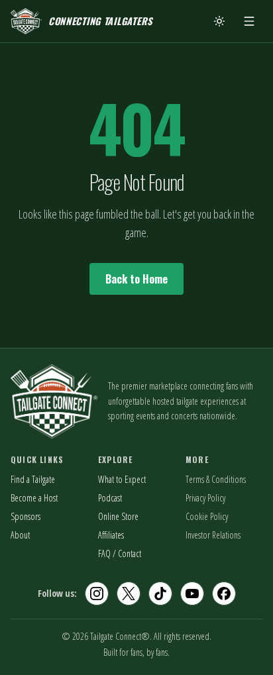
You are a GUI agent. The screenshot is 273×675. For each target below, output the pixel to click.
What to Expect (122, 479)
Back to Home (136, 279)
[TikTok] (160, 593)
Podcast (110, 498)
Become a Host (34, 498)
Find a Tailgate (33, 479)
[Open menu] (249, 21)
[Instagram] (97, 593)
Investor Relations (213, 535)
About (20, 535)
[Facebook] (224, 593)
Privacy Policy (205, 498)
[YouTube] (192, 593)
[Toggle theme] (219, 21)
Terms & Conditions (216, 479)
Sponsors (25, 516)
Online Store (118, 516)
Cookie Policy (207, 516)
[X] (128, 593)
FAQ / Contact (119, 553)
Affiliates (111, 535)
